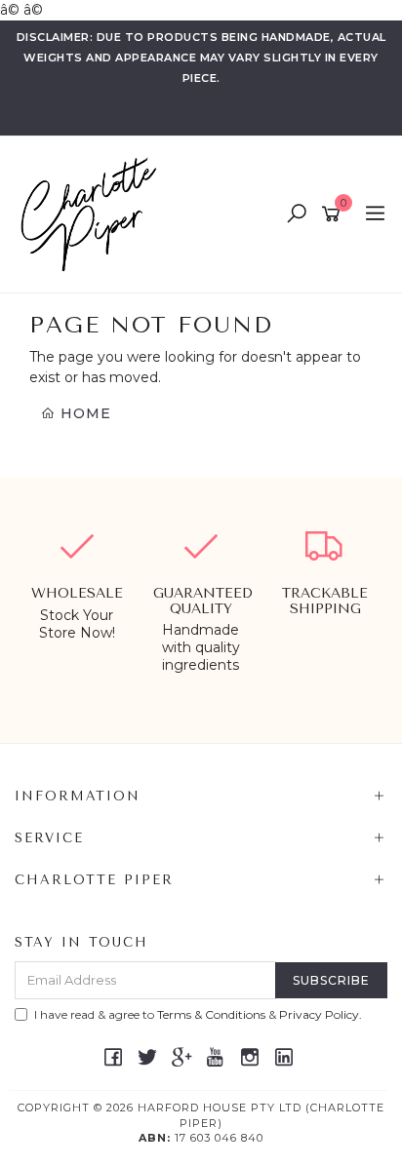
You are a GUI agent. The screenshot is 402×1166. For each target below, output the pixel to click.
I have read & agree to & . (198, 1014)
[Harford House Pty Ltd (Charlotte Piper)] (94, 213)
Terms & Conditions (211, 1014)
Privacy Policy (319, 1014)
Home (83, 413)
